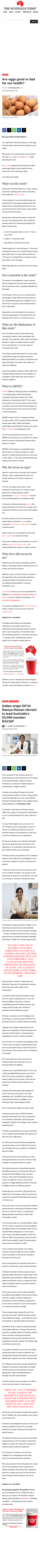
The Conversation (30, 606)
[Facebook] (4, 130)
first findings (9, 429)
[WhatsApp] (14, 130)
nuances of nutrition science (18, 544)
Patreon (32, 685)
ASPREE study (18, 195)
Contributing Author (14, 88)
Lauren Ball (6, 592)
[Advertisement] (20, 52)
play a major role (8, 536)
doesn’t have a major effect (20, 524)
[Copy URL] (24, 130)
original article (7, 612)
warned (28, 504)
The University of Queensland (19, 594)
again (11, 157)
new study (7, 165)
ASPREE (5, 391)
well (22, 521)
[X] (9, 130)
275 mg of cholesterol (20, 496)
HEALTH (5, 74)
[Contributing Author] (4, 88)
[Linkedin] (19, 130)
